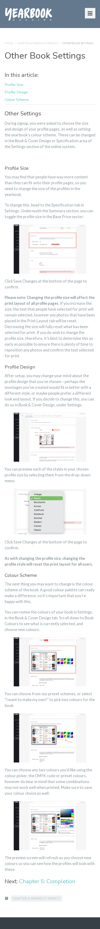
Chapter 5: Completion (47, 881)
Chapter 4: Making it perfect (38, 43)
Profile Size (14, 84)
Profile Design (16, 92)
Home (9, 43)
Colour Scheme (17, 99)
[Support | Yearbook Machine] (29, 13)
